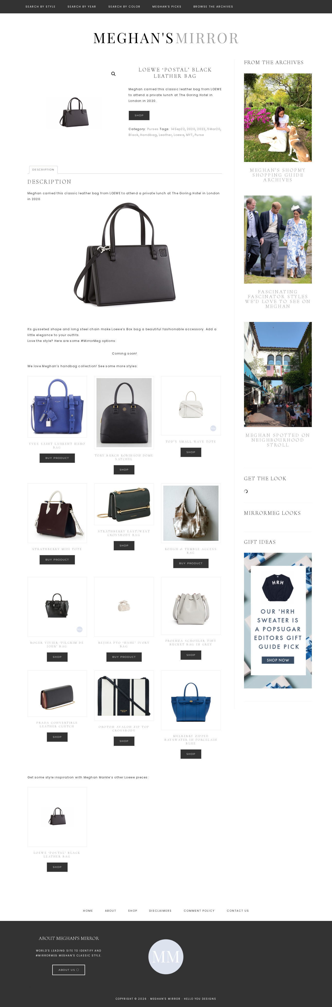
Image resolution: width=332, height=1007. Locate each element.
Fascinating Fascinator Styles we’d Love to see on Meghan (278, 299)
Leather (165, 135)
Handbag (148, 135)
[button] (113, 74)
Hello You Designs (200, 999)
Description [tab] (43, 169)
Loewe (179, 135)
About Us (67, 969)
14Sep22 (178, 129)
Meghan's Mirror (166, 37)
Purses (153, 129)
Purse (199, 135)
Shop (139, 115)
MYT (189, 135)
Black (134, 135)
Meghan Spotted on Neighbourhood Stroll (277, 440)
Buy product (57, 458)
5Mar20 (213, 129)
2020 (191, 129)
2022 (201, 129)
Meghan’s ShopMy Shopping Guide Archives (278, 175)
